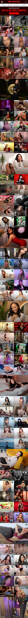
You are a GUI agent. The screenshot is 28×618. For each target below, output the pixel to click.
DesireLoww (17, 67)
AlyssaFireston (3, 278)
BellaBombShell (4, 321)
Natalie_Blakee (3, 257)
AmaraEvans (3, 331)
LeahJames (3, 268)
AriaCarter (17, 56)
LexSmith (2, 500)
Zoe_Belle (17, 225)
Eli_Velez (2, 543)
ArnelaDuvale (17, 109)
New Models (16, 5)
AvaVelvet (17, 151)
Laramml (2, 67)
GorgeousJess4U (18, 426)
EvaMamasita (3, 416)
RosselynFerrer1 (4, 299)
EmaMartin (17, 373)
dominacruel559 (18, 500)
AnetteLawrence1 (4, 352)
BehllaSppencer (18, 437)
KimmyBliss (17, 46)
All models (3, 5)
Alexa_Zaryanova (18, 183)
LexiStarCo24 (3, 204)
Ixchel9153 (17, 289)
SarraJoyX (2, 183)
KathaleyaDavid (3, 521)
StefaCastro (17, 194)
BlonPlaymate (3, 151)
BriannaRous (17, 574)
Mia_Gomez (17, 352)
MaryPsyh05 (17, 479)
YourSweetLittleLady (4, 511)
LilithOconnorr (17, 299)
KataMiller (16, 585)
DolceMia (2, 363)
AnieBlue (2, 342)
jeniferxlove (3, 490)
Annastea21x (17, 204)
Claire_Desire (3, 426)
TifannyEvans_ (17, 120)
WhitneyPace (3, 173)
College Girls (9, 5)
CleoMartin (3, 215)
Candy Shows (24, 5)
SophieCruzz (3, 120)
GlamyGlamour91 (18, 447)
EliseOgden (3, 469)
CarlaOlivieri (17, 342)
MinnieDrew (17, 130)
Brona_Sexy (17, 564)
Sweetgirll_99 (17, 416)
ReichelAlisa (3, 405)
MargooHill (3, 141)
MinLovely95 (3, 437)
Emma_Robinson (4, 99)
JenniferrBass (3, 585)
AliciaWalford (3, 289)
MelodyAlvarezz (4, 194)
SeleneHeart (3, 109)
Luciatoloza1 (17, 278)
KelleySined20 (17, 595)
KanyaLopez (3, 25)
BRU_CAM (2, 46)
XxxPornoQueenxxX (18, 141)
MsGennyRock (17, 25)
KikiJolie (2, 595)
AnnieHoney (3, 479)
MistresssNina (17, 490)
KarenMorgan (17, 35)
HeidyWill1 (2, 574)
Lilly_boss (2, 247)
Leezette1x (17, 553)
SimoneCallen (3, 130)
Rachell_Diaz (17, 363)
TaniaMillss (3, 373)
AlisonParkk (17, 511)
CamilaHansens (3, 553)
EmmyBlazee (17, 521)
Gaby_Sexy (17, 215)
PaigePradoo (3, 447)
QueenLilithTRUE (18, 257)
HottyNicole (3, 35)
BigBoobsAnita (3, 564)
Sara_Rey (16, 268)
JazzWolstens (3, 56)
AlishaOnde (3, 225)
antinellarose (17, 405)
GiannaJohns (17, 331)
